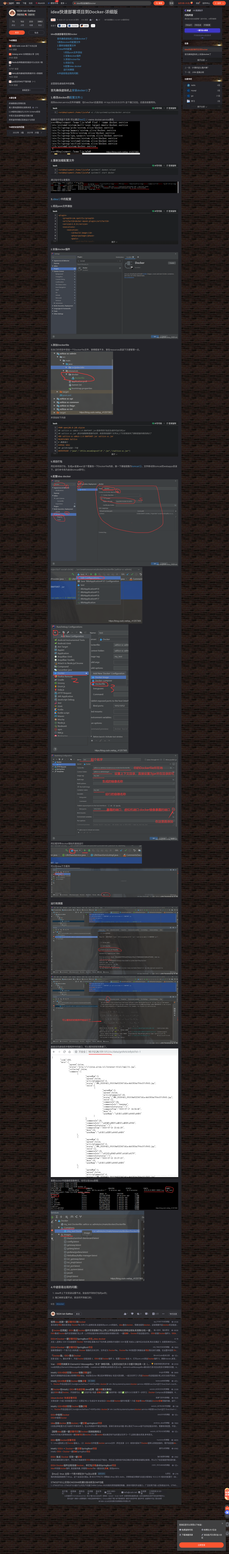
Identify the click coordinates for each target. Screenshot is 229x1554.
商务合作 (82, 1492)
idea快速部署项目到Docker (196, 49)
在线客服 (143, 1492)
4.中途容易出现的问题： (68, 73)
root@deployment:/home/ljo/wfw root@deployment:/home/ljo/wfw (86, 171)
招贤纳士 (73, 1492)
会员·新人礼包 (184, 3)
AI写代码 (158, 108)
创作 (219, 3)
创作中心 (206, 3)
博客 (18, 3)
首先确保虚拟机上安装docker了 (72, 38)
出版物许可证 (150, 1499)
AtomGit (41, 3)
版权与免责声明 (131, 1499)
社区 (31, 3)
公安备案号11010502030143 (75, 1496)
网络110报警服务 (80, 1499)
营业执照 (158, 1499)
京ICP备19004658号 (94, 1496)
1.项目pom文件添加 (72, 52)
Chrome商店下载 (109, 1499)
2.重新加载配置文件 (66, 45)
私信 (36, 32)
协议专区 (98, 1492)
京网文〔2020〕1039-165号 (113, 1496)
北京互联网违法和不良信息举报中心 (152, 1496)
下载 (24, 3)
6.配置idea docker (72, 66)
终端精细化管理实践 (17, 103)
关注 (78, 1314)
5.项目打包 (68, 62)
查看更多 (26, 90)
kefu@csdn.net (130, 1492)
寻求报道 (90, 1492)
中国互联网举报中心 (94, 1499)
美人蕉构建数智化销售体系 (23, 107)
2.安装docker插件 (72, 56)
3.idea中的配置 (64, 49)
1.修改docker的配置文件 (68, 42)
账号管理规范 (120, 1499)
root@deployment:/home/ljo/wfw (94, 112)
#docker (60, 1304)
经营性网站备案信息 (131, 1496)
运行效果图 (68, 69)
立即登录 (201, 1545)
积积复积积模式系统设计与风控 (22, 120)
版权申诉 (141, 1499)
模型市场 (54, 3)
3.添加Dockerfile (71, 59)
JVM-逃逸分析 (198, 72)
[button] (10, 133)
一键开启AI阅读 (202, 30)
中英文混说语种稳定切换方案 (21, 115)
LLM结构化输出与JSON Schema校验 (24, 112)
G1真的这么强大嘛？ (200, 67)
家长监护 (70, 1499)
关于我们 (65, 1492)
